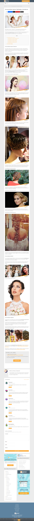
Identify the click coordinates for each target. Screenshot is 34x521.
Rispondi (10, 387)
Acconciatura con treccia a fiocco (12, 40)
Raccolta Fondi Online (8, 499)
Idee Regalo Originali (8, 474)
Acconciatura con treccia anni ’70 (12, 42)
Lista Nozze (17, 504)
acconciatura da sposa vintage (20, 349)
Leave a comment (26, 379)
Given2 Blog (5, 6)
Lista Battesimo (17, 506)
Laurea (6, 475)
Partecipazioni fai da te (22, 463)
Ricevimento (8, 493)
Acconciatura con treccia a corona (12, 41)
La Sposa (9, 6)
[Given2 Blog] (6, 1)
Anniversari (7, 478)
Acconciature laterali (9, 43)
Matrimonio (7, 477)
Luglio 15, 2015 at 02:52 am (12, 416)
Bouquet (7, 481)
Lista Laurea (17, 507)
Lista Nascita (17, 505)
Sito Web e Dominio (17, 508)
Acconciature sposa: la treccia (11, 37)
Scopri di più (10, 465)
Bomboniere (8, 479)
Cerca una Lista (17, 509)
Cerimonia (7, 482)
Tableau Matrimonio (21, 466)
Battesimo (7, 471)
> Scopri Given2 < (17, 360)
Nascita (7, 496)
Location (7, 489)
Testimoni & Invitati (9, 495)
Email (6, 444)
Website (6, 447)
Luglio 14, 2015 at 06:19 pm (12, 425)
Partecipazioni (8, 492)
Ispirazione (7, 485)
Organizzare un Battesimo (22, 462)
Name (6, 441)
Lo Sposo (7, 488)
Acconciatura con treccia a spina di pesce (13, 38)
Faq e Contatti (17, 510)
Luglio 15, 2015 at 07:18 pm (12, 399)
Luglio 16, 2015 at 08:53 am (12, 383)
